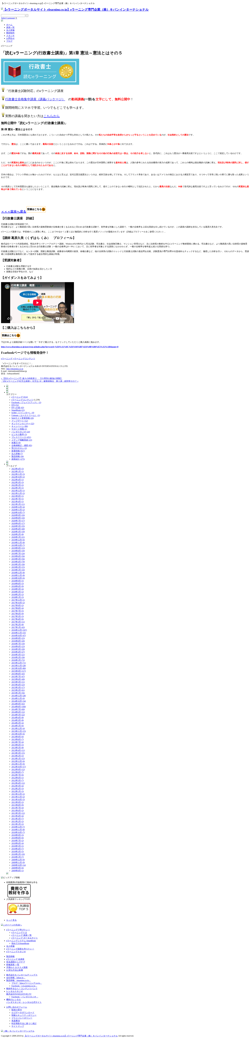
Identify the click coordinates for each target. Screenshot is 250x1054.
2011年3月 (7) (17, 819)
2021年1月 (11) (18, 504)
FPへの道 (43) (17, 407)
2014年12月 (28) (18, 696)
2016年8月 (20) (18, 641)
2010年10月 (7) (18, 832)
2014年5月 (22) (18, 715)
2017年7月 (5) (17, 611)
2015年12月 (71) (18, 663)
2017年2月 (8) (17, 624)
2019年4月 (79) (18, 562)
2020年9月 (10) (18, 515)
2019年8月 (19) (18, 551)
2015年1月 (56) (18, 693)
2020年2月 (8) (17, 534)
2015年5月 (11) (18, 682)
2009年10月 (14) (18, 865)
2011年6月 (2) (17, 810)
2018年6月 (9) (17, 586)
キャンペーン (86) (19, 426)
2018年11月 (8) (18, 575)
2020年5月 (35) (18, 526)
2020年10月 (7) (18, 512)
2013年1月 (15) (18, 758)
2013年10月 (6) (18, 734)
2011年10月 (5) (18, 799)
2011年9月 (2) (17, 802)
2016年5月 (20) (18, 649)
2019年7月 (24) (18, 553)
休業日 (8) (16, 443)
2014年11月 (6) (18, 698)
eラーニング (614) (19, 397)
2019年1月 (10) (18, 570)
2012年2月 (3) (17, 789)
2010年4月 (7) (17, 849)
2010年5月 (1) (17, 846)
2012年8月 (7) (17, 772)
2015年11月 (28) (18, 665)
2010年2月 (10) (18, 854)
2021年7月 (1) (17, 499)
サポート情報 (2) (19, 429)
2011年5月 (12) (18, 813)
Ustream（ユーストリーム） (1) (25, 415)
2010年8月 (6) (17, 838)
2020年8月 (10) (18, 518)
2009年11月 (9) (18, 862)
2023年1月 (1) (17, 471)
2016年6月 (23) (18, 646)
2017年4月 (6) (17, 619)
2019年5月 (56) (18, 559)
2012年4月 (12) (18, 783)
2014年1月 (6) (17, 726)
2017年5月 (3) (17, 616)
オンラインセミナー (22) (22, 423)
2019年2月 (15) (18, 567)
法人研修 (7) (17, 454)
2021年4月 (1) (17, 501)
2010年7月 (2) (17, 840)
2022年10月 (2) (18, 477)
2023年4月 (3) (17, 469)
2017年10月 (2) (18, 603)
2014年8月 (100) (18, 706)
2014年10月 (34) (18, 701)
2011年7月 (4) (17, 808)
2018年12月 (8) (18, 573)
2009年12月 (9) (18, 860)
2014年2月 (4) (17, 723)
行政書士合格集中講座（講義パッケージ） (35, 99)
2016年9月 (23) (18, 638)
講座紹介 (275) (18, 459)
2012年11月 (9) (18, 764)
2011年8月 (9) (17, 805)
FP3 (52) (15, 405)
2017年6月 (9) (17, 614)
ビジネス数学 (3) (19, 434)
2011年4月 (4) (17, 816)
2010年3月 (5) (17, 851)
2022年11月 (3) (18, 474)
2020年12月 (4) (18, 507)
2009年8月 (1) (17, 871)
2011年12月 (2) (18, 794)
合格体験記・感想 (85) (21, 445)
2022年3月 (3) (17, 482)
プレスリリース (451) (21, 437)
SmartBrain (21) (18, 410)
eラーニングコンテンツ (24, 358)
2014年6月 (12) (18, 712)
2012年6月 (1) (17, 778)
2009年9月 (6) (17, 868)
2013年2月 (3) (17, 756)
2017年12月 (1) (18, 600)
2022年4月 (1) (17, 480)
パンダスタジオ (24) (20, 432)
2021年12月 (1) (18, 491)
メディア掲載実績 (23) (21, 440)
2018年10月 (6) (18, 578)
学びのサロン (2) (19, 448)
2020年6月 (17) (18, 523)
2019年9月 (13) (18, 548)
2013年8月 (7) (17, 739)
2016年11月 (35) (18, 633)
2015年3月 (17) (18, 687)
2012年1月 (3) (17, 791)
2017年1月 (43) (18, 627)
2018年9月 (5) (17, 581)
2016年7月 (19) (18, 644)
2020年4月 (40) (18, 529)
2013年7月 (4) (17, 742)
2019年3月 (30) (18, 564)
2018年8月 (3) (17, 583)
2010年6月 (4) (17, 843)
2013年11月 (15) (18, 731)
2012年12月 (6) (18, 761)
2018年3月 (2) (17, 592)
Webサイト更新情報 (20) (22, 418)
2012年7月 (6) (17, 775)
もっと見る (11, 920)
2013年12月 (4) (18, 728)
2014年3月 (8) (17, 720)
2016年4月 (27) (18, 652)
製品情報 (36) (17, 456)
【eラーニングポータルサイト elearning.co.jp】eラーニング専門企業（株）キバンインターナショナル (71, 1036)
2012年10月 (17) (18, 767)
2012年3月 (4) (17, 786)
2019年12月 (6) (18, 540)
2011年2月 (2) (17, 821)
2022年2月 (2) (17, 485)
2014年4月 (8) (17, 717)
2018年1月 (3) (17, 597)
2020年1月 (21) (18, 537)
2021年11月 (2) (18, 493)
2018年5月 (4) (17, 589)
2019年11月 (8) (18, 542)
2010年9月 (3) (17, 835)
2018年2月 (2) (17, 594)
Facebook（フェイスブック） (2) (26, 402)
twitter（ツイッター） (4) (22, 413)
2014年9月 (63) (18, 704)
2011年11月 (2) (18, 797)
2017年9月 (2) (17, 605)
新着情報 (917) (18, 451)
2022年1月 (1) (17, 488)
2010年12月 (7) (18, 827)
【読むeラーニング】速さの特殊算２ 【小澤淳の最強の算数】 (31, 378)
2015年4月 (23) (18, 685)
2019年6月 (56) (18, 556)
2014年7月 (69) (18, 709)
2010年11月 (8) (18, 830)
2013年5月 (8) (17, 747)
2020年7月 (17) (18, 521)
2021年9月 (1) (17, 496)
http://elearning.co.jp (14, 369)
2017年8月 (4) (17, 608)
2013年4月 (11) (18, 750)
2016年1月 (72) (18, 660)
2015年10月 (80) (18, 668)
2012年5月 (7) (17, 780)
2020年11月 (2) (18, 510)
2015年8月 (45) (18, 674)
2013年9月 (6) (17, 737)
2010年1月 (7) (17, 857)
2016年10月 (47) (18, 635)
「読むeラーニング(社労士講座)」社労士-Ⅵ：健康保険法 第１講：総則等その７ (39, 381)
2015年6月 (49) (18, 679)
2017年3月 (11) (18, 622)
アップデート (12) (19, 421)
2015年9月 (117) (18, 671)
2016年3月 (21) (18, 655)
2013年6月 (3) (17, 745)
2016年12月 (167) (19, 630)
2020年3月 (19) (18, 532)
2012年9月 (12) (18, 769)
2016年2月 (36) (18, 657)
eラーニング (6, 358)
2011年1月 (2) (17, 824)
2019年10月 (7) (18, 545)
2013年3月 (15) (18, 753)
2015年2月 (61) (18, 690)
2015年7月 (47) (18, 676)
